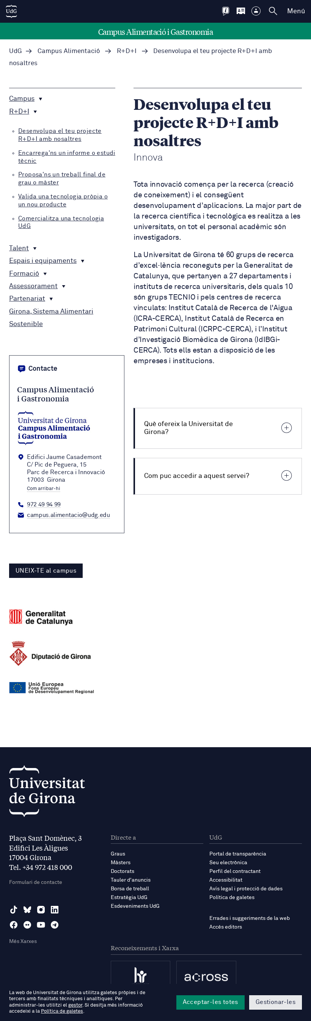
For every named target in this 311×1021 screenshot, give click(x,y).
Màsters (120, 862)
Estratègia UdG (129, 897)
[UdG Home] (11, 11)
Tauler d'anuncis (131, 880)
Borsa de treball (130, 888)
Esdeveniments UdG (135, 906)
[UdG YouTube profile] (41, 924)
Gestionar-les (275, 1002)
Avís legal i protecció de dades (246, 888)
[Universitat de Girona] (47, 793)
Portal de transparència (237, 854)
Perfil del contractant (235, 871)
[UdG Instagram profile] (41, 909)
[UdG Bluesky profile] (27, 909)
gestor (75, 1005)
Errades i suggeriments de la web (249, 918)
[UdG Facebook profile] (13, 924)
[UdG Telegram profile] (54, 924)
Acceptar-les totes (210, 1002)
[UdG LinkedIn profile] (54, 909)
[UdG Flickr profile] (27, 924)
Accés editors (225, 927)
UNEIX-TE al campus (46, 571)
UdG (15, 51)
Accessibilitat (225, 880)
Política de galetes (231, 897)
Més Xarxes (23, 941)
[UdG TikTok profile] (13, 909)
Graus (118, 854)
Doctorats (122, 871)
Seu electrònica (228, 862)
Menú (296, 11)
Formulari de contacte (35, 882)
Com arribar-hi (43, 489)
